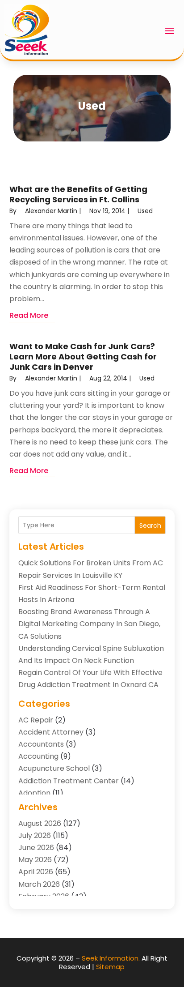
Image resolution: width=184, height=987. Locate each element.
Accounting (38, 756)
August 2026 (39, 823)
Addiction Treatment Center (68, 781)
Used (145, 210)
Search (150, 525)
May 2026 (35, 860)
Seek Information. (111, 958)
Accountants (41, 744)
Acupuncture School (54, 768)
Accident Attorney (51, 732)
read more (28, 315)
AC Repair (35, 720)
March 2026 (39, 884)
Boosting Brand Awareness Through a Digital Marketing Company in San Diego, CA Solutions (89, 624)
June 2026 (36, 847)
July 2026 (34, 835)
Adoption (34, 793)
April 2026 (35, 872)
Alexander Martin (51, 210)
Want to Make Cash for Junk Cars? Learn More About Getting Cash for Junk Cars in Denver (83, 357)
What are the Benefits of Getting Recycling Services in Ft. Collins (78, 194)
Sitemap (110, 966)
